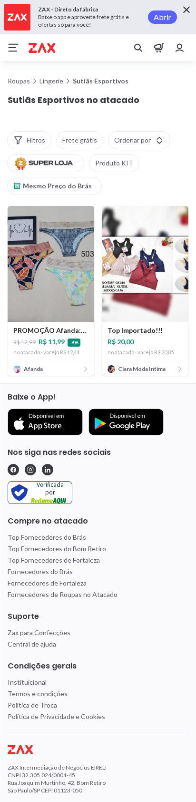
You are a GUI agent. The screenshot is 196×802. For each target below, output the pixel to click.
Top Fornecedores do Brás (47, 537)
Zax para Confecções (39, 632)
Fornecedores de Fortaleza (47, 583)
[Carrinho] (159, 47)
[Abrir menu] (13, 47)
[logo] (98, 749)
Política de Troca (32, 705)
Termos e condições (38, 693)
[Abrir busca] (138, 47)
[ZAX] (42, 48)
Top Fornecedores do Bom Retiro (57, 549)
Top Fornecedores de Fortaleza (54, 560)
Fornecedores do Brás (40, 571)
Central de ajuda (32, 644)
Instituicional (27, 682)
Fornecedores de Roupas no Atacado (63, 594)
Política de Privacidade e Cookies (56, 716)
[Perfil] (179, 47)
